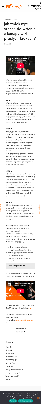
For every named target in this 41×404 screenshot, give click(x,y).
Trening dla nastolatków (13, 370)
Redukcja (8, 363)
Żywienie (8, 379)
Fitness (7, 350)
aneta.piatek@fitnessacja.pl (24, 320)
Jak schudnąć (9, 353)
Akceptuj (13, 401)
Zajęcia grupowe (11, 376)
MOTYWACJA (8, 20)
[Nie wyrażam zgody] (38, 398)
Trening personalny (11, 373)
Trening (18, 20)
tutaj (29, 308)
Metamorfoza (9, 357)
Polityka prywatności (25, 401)
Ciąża (7, 347)
